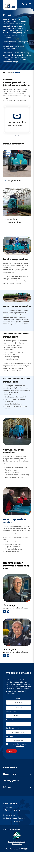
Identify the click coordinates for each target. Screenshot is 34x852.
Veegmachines (14, 180)
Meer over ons (9, 774)
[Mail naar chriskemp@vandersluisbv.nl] (4, 611)
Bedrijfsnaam (11, 712)
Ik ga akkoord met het (20, 745)
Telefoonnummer (12, 728)
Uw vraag (10, 736)
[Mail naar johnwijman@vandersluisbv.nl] (4, 655)
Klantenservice (10, 767)
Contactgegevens (11, 780)
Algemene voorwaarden (16, 842)
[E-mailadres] (26, 4)
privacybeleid (20, 746)
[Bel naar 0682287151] (8, 655)
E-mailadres (11, 720)
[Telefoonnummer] (23, 4)
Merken (10, 73)
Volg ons (7, 787)
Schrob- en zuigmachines (14, 221)
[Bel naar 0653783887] (8, 611)
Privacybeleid (17, 844)
